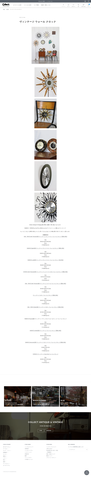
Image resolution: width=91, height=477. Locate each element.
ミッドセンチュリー (29, 446)
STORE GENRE (28, 444)
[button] (41, 430)
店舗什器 (27, 454)
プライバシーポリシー (51, 457)
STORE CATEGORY (7, 444)
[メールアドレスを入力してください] (86, 449)
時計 (4, 459)
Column (7, 9)
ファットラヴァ (28, 457)
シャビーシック (28, 452)
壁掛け (4, 456)
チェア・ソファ (6, 450)
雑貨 (4, 461)
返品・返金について (50, 454)
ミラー (4, 458)
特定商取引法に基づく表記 (52, 450)
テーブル (5, 448)
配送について (49, 455)
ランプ (4, 454)
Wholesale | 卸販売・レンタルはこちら (45, 1)
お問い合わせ (49, 448)
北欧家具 (27, 448)
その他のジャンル (28, 459)
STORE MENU (49, 444)
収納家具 (5, 452)
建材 (26, 455)
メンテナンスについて (51, 446)
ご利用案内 (48, 452)
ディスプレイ (6, 463)
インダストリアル (28, 450)
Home (4, 9)
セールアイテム (6, 465)
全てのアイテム (6, 446)
